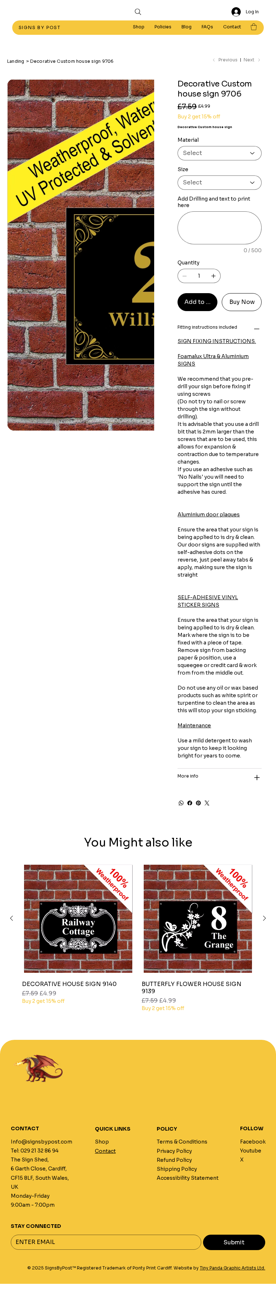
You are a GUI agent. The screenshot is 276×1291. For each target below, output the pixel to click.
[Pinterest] (198, 803)
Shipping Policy (177, 1169)
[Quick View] (78, 919)
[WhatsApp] (181, 803)
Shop (102, 1142)
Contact (105, 1151)
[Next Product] (264, 918)
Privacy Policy (174, 1151)
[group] (138, 937)
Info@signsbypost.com (41, 1142)
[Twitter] (207, 803)
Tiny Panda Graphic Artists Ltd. (232, 1268)
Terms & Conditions (182, 1142)
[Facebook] (189, 803)
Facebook (253, 1142)
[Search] (138, 12)
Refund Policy (174, 1160)
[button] (163, 26)
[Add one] (213, 276)
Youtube (250, 1150)
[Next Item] (144, 152)
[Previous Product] (11, 918)
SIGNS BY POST (41, 27)
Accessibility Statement (187, 1178)
